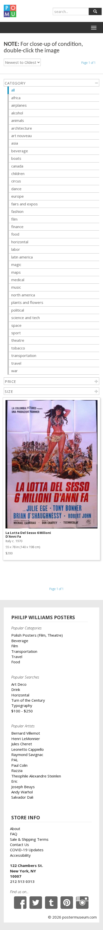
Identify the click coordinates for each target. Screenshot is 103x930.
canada (17, 166)
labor (15, 249)
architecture (21, 128)
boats (16, 158)
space (16, 325)
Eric (14, 781)
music (16, 287)
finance (17, 226)
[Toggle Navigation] (93, 27)
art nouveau (21, 135)
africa (15, 97)
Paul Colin (19, 765)
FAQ (13, 833)
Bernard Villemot (25, 733)
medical (17, 279)
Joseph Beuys (23, 786)
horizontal (19, 241)
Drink (15, 689)
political (17, 310)
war (14, 370)
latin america (22, 256)
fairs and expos (24, 203)
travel (16, 363)
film (14, 219)
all (13, 89)
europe (17, 196)
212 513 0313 (22, 881)
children (17, 173)
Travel (16, 656)
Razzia (16, 770)
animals (17, 120)
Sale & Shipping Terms (29, 839)
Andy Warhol (22, 791)
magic (16, 264)
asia (14, 143)
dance (16, 188)
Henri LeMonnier (25, 738)
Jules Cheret (21, 743)
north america (23, 294)
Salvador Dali (22, 797)
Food (15, 661)
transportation (23, 355)
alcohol (17, 112)
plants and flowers (27, 302)
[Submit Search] (95, 11)
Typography (21, 705)
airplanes (19, 105)
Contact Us (19, 844)
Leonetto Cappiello (27, 749)
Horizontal (20, 694)
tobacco (18, 347)
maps (16, 272)
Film (14, 645)
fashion (17, 211)
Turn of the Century (28, 700)
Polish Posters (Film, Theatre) (37, 635)
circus (16, 180)
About (15, 828)
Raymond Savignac (27, 754)
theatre (17, 340)
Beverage (19, 640)
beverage (19, 150)
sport (16, 332)
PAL (14, 759)
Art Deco (18, 684)
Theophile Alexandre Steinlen (36, 775)
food (15, 234)
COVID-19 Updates (27, 849)
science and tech (25, 317)
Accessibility (20, 855)
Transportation (24, 651)
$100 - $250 (22, 710)
